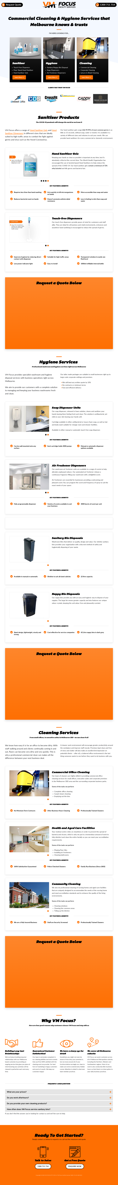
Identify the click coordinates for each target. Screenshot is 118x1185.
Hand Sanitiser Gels (38, 130)
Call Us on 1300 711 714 (43, 1151)
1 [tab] (41, 181)
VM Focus (59, 5)
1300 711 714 (43, 1166)
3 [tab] (46, 181)
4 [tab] (48, 181)
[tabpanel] (29, 165)
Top (113, 1180)
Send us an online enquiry (74, 1151)
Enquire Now (74, 1166)
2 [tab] (43, 181)
